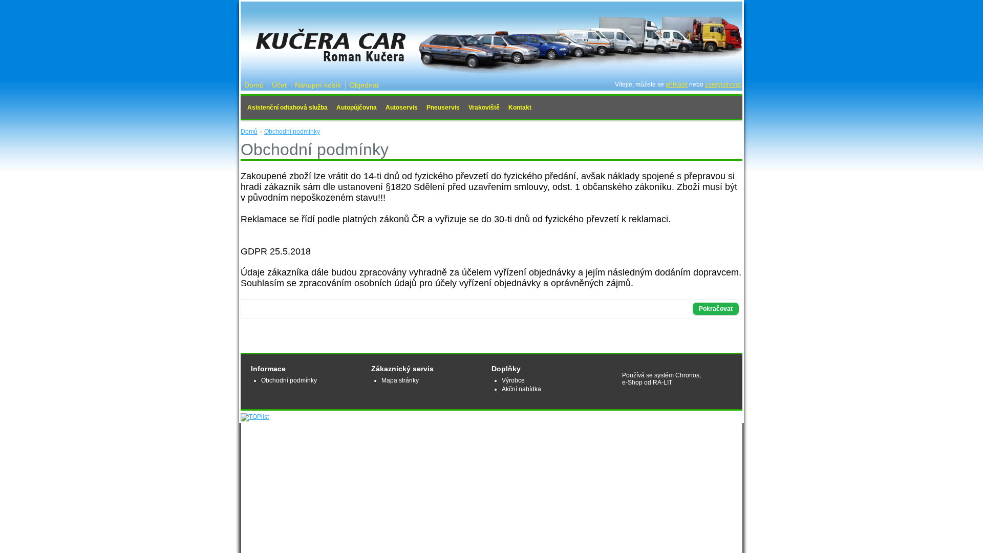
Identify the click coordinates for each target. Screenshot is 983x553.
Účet (279, 85)
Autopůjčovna (356, 107)
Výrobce (513, 380)
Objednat (364, 85)
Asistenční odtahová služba (287, 107)
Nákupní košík (318, 85)
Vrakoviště (484, 107)
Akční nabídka (521, 389)
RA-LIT (662, 382)
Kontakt (519, 107)
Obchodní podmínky (292, 131)
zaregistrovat (723, 84)
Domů (254, 85)
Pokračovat (716, 308)
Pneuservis (443, 107)
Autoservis (402, 107)
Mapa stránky (400, 380)
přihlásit (677, 84)
